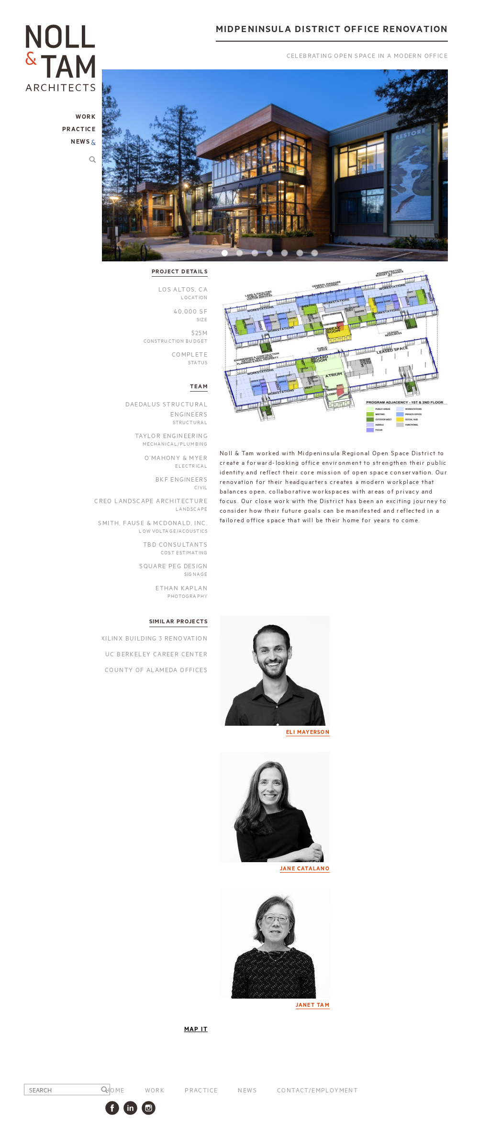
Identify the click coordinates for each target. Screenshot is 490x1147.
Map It (196, 1029)
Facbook (114, 1108)
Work (155, 1089)
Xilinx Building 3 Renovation (154, 637)
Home (115, 1089)
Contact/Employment (317, 1089)
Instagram (150, 1108)
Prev (119, 171)
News (80, 142)
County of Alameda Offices (156, 669)
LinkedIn (132, 1108)
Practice (201, 1089)
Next (430, 171)
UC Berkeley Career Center (156, 653)
